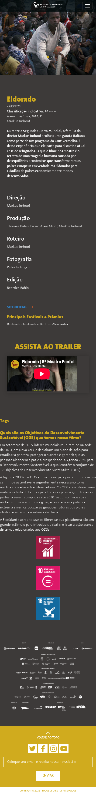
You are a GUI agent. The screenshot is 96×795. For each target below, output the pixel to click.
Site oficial (17, 307)
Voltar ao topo (48, 737)
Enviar (48, 775)
